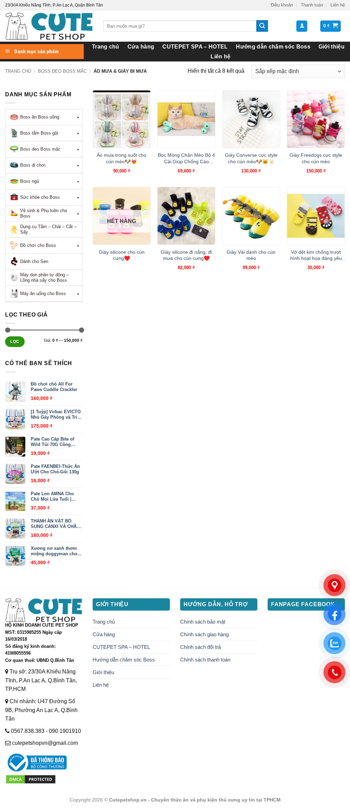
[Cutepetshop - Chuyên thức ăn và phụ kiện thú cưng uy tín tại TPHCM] (49, 26)
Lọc (14, 341)
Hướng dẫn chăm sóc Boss (273, 47)
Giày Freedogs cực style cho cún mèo (316, 158)
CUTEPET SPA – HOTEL (195, 47)
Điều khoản (282, 5)
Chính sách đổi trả (200, 647)
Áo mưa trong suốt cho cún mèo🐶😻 (121, 158)
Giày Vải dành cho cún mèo (251, 255)
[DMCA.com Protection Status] (30, 779)
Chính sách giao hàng (204, 634)
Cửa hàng (140, 47)
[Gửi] (262, 26)
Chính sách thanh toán (205, 659)
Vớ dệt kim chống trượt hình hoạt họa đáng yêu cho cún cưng (316, 255)
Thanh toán (312, 5)
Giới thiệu (332, 47)
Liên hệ (338, 5)
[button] (301, 26)
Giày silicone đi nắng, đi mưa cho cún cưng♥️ (186, 255)
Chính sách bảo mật (202, 622)
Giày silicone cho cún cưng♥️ (122, 255)
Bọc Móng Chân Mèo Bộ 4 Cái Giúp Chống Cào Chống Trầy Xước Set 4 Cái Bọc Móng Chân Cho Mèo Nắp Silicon (186, 158)
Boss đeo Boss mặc (62, 71)
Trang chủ (105, 47)
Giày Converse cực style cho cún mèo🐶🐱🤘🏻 (251, 158)
